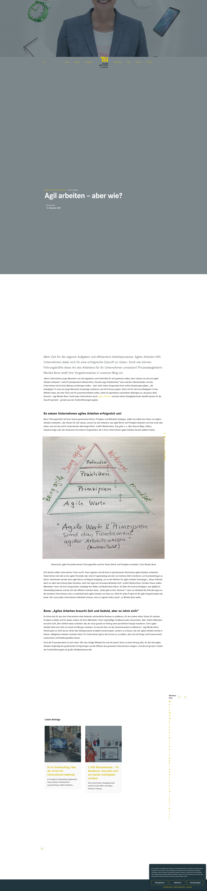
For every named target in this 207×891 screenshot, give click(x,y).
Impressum (189, 887)
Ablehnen (177, 883)
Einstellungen (195, 883)
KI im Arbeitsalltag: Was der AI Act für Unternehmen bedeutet (61, 771)
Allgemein (48, 190)
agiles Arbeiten (104, 397)
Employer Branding (59, 190)
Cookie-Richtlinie (167, 887)
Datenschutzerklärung (179, 887)
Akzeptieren (160, 883)
